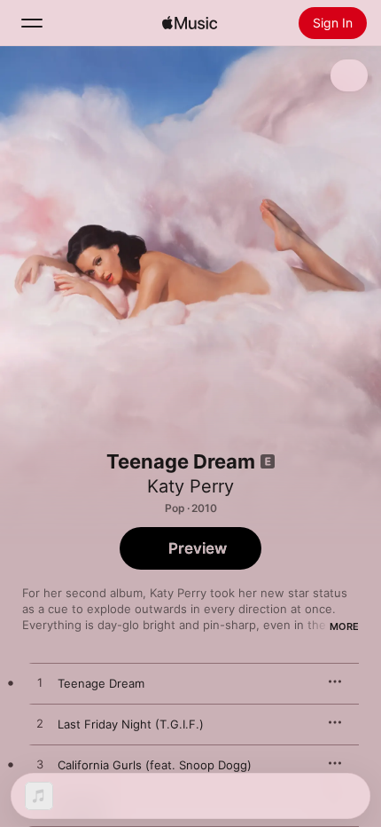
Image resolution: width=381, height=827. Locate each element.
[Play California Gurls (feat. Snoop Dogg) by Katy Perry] (40, 765)
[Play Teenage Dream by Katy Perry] (40, 683)
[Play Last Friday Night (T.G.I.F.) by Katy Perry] (40, 724)
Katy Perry (190, 486)
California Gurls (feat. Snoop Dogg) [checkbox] (155, 765)
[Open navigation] (31, 23)
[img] (189, 23)
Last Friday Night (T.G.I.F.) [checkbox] (131, 724)
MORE (344, 626)
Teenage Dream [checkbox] (101, 683)
